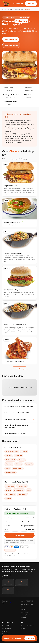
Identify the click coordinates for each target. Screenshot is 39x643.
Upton (8, 468)
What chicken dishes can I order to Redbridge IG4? (16, 426)
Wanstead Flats (17, 468)
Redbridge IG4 (19, 9)
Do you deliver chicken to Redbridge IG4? (18, 406)
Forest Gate (18, 455)
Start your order (19, 535)
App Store (6, 575)
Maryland (8, 455)
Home (4, 9)
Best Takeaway (10, 494)
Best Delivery (22, 494)
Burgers (8, 490)
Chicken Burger (18, 490)
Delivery (10, 9)
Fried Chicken (10, 486)
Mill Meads (19, 464)
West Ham (9, 464)
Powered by (5, 602)
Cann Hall (21, 460)
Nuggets (8, 498)
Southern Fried (22, 486)
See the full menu (19, 369)
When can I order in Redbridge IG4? (16, 413)
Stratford (24, 451)
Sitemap (23, 628)
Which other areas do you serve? (15, 433)
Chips (28, 490)
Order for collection (11, 45)
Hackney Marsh (10, 472)
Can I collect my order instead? (15, 419)
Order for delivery (11, 39)
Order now (30, 3)
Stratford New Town (12, 451)
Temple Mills (29, 464)
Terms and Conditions (27, 626)
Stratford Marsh (10, 460)
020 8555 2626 (18, 3)
